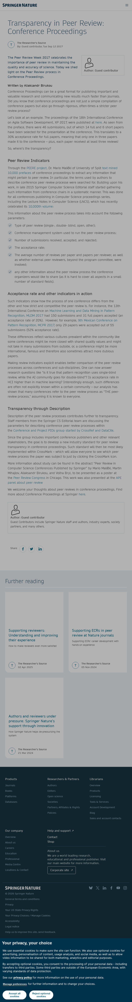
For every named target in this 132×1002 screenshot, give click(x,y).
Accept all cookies (14, 995)
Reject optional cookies (41, 995)
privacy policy (22, 977)
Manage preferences (15, 984)
